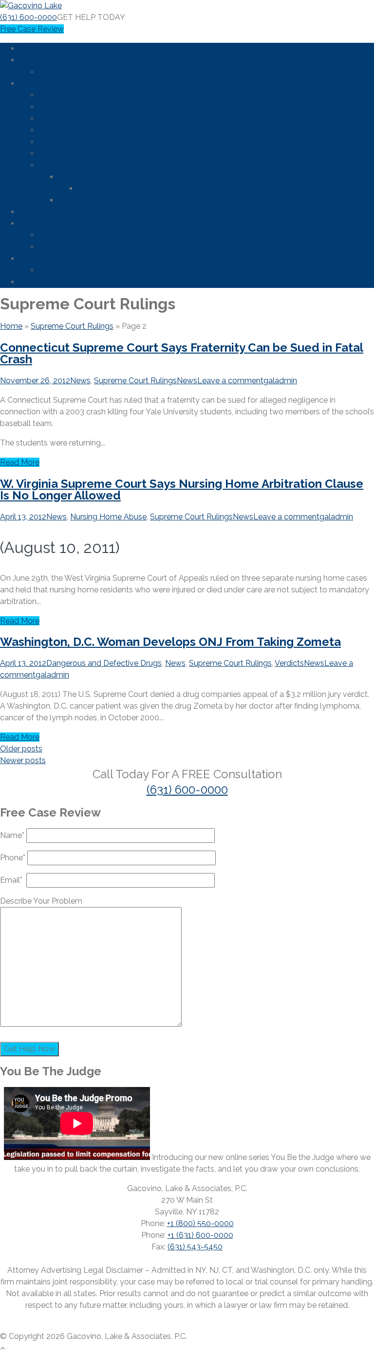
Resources (38, 258)
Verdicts (289, 663)
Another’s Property (72, 153)
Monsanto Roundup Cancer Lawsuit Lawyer (157, 188)
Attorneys (57, 71)
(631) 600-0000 (28, 17)
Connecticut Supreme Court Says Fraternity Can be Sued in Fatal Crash (181, 353)
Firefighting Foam (89, 200)
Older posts (21, 748)
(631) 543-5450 (195, 1246)
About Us (36, 60)
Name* (13, 835)
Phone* (13, 857)
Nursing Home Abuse (108, 516)
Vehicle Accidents (71, 141)
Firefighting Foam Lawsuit (85, 246)
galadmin (280, 380)
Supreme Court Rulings (72, 326)
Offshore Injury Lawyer (79, 118)
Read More (19, 462)
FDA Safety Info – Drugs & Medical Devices (117, 235)
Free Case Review (32, 29)
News (29, 223)
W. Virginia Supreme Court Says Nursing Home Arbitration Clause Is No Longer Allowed (181, 489)
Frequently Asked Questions (89, 270)
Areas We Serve (47, 211)
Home (30, 48)
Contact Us (39, 281)
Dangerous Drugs (70, 95)
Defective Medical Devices (87, 106)
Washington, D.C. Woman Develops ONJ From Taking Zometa (170, 642)
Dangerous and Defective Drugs (104, 663)
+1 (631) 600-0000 (200, 1235)
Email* (13, 880)
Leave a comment (230, 380)
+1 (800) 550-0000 (200, 1223)
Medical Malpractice (75, 130)
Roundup (75, 176)
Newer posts (23, 760)
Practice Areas (45, 83)
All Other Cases (66, 165)
